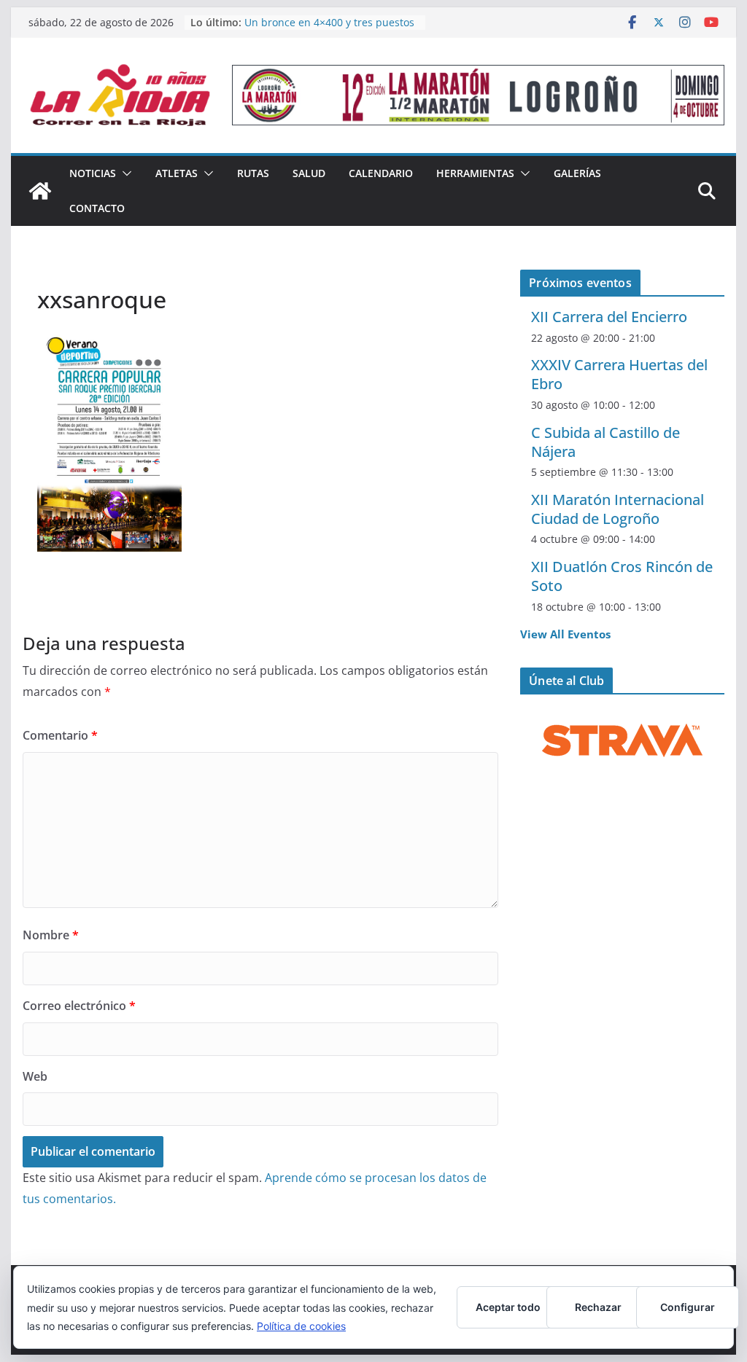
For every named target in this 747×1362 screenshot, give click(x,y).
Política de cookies (301, 1326)
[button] (124, 173)
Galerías (577, 173)
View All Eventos (565, 634)
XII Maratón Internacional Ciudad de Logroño (617, 509)
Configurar (687, 1307)
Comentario (60, 735)
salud (309, 173)
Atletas (176, 173)
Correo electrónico (79, 1006)
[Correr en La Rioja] (40, 190)
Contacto (97, 208)
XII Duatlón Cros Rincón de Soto (622, 576)
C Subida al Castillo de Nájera (605, 442)
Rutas (253, 173)
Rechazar (598, 1307)
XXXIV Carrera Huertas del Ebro (619, 374)
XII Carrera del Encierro (609, 316)
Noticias (92, 173)
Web (35, 1076)
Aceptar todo (508, 1307)
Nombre (51, 935)
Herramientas (475, 173)
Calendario (381, 173)
